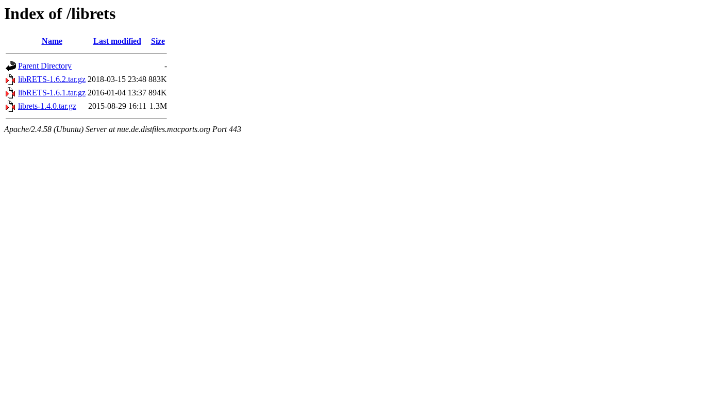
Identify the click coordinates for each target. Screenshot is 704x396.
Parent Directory (45, 65)
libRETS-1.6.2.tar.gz (52, 79)
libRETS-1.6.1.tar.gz (52, 92)
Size (158, 41)
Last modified (117, 41)
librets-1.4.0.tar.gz (47, 106)
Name (52, 41)
